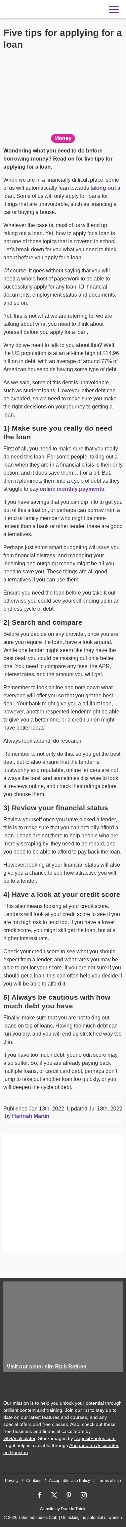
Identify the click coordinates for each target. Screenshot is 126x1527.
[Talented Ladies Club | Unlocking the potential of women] (47, 9)
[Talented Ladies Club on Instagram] (84, 1495)
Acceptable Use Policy (69, 1480)
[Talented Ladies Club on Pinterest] (69, 1495)
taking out (103, 188)
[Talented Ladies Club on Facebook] (39, 1495)
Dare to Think (73, 1509)
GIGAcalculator (19, 1438)
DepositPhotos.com (95, 1438)
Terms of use (109, 1480)
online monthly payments (72, 489)
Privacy (11, 1480)
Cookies (33, 1480)
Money (63, 138)
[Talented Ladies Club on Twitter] (54, 1495)
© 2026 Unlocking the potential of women (63, 1517)
